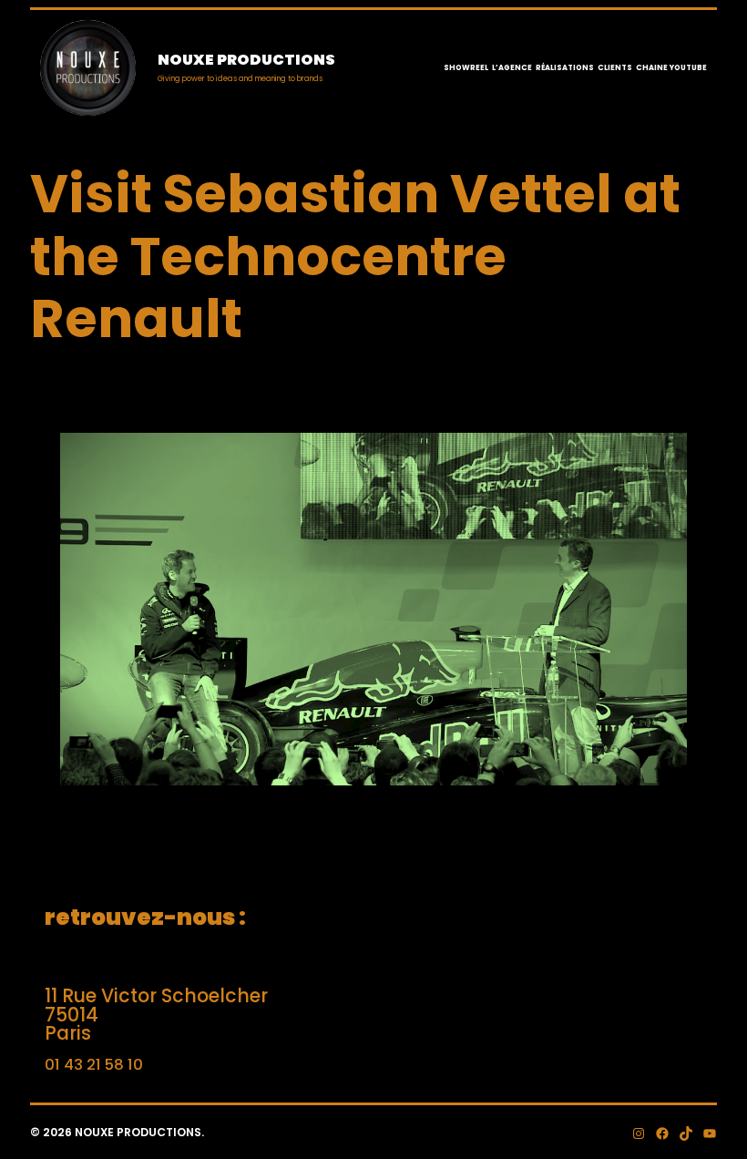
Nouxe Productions (246, 59)
